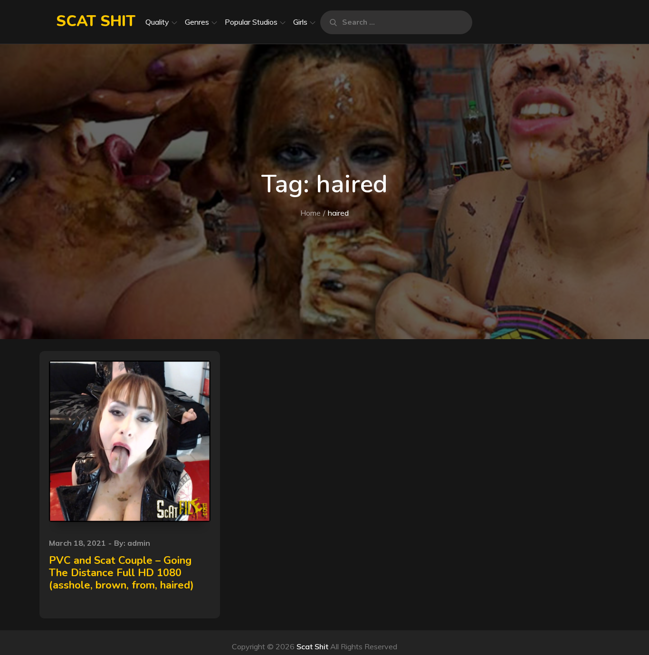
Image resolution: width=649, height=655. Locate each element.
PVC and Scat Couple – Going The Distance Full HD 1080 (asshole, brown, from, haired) (121, 573)
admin (138, 543)
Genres (197, 22)
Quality (157, 22)
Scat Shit (95, 21)
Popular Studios (251, 22)
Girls (300, 22)
